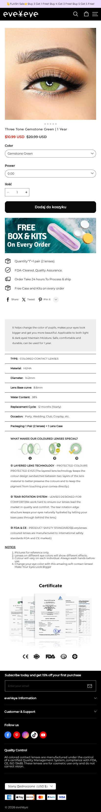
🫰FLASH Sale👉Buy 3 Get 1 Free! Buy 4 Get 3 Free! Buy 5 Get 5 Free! (50, 3)
